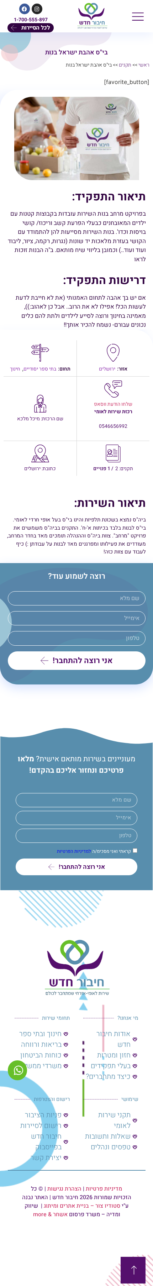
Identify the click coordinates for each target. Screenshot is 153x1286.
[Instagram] (37, 9)
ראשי (143, 65)
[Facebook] (24, 9)
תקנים (125, 65)
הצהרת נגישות (64, 1189)
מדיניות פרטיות (104, 1189)
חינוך (15, 369)
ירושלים (107, 369)
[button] (137, 16)
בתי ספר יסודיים (39, 369)
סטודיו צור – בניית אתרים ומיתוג (82, 1206)
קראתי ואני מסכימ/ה (94, 851)
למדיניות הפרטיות (74, 851)
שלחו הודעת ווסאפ (113, 404)
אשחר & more (50, 1214)
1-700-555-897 (31, 19)
